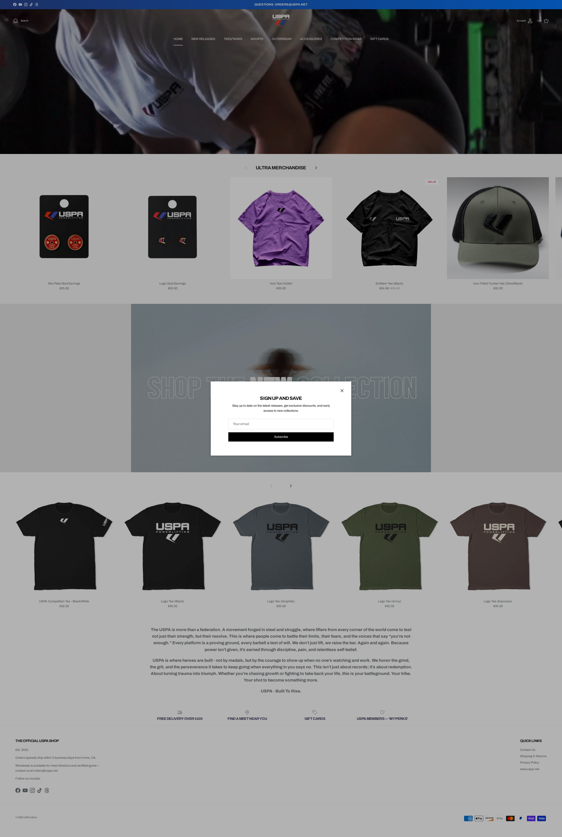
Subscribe (281, 436)
